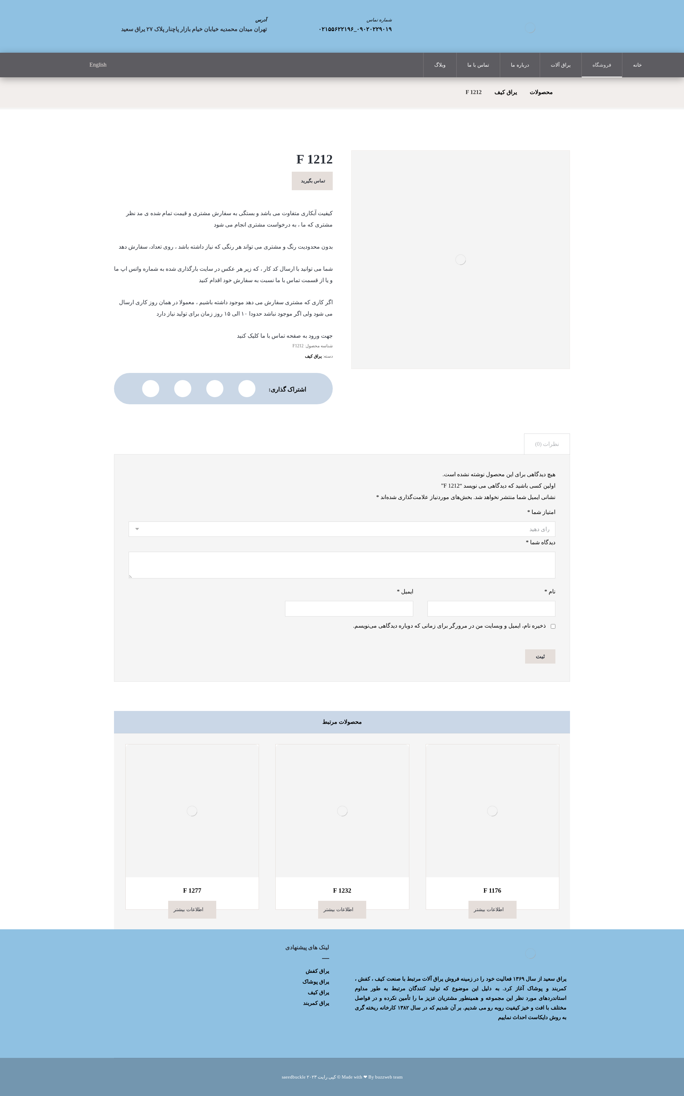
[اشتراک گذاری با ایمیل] (150, 388)
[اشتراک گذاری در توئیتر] (246, 388)
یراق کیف (313, 356)
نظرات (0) (547, 444)
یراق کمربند (316, 1003)
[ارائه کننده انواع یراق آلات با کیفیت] (530, 28)
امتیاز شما (541, 512)
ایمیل (405, 591)
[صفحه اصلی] (568, 92)
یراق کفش (317, 971)
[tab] (547, 443)
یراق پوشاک (315, 982)
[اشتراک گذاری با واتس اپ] (214, 388)
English (98, 65)
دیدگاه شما (540, 542)
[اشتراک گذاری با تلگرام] (182, 388)
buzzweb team (389, 1077)
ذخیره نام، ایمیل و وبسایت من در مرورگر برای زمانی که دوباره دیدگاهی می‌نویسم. (449, 626)
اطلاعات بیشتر (489, 909)
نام (549, 591)
